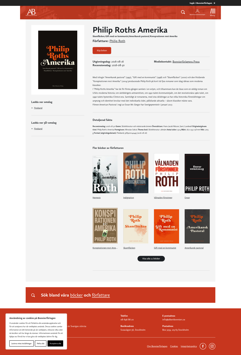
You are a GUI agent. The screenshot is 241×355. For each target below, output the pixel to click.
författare (101, 295)
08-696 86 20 (127, 319)
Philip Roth (117, 41)
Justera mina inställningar (21, 343)
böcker (76, 295)
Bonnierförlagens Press (186, 61)
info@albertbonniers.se (173, 319)
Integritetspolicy (189, 346)
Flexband (38, 108)
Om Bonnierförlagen (157, 346)
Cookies (174, 346)
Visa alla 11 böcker (151, 258)
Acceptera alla (55, 343)
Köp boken (102, 50)
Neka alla (40, 343)
